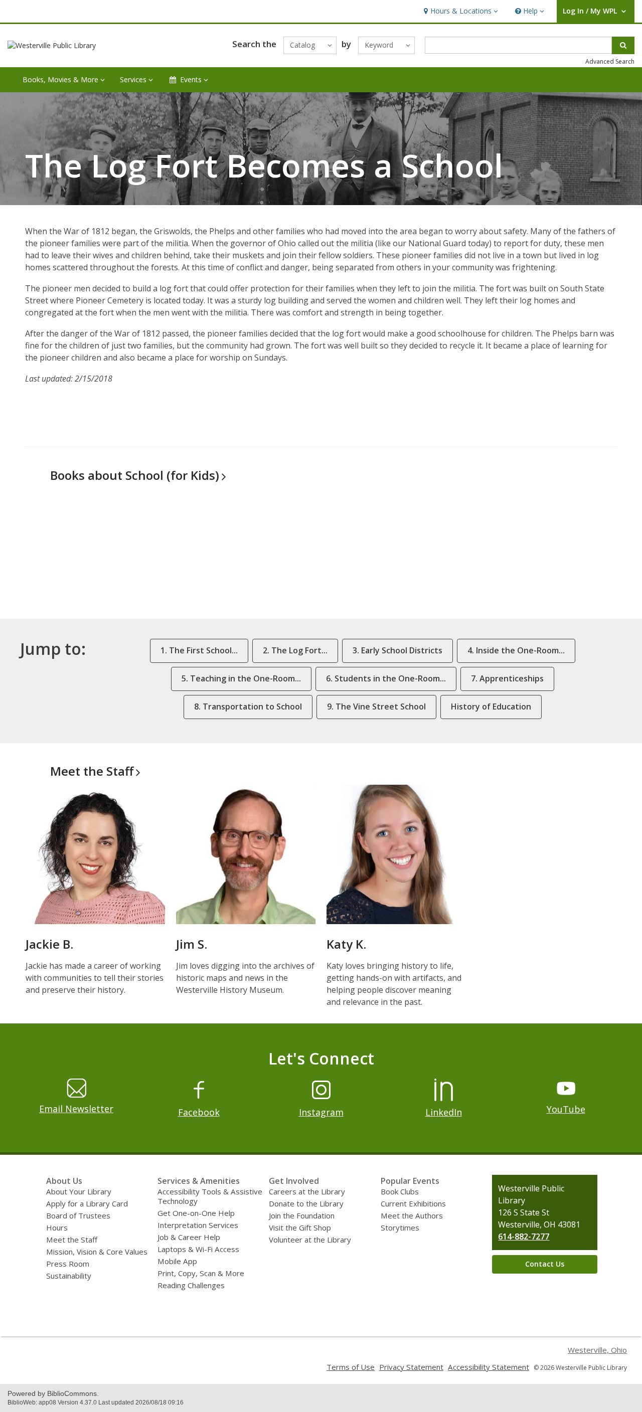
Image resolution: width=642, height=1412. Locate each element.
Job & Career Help (188, 1237)
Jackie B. (49, 944)
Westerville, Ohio (597, 1350)
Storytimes (400, 1227)
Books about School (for (134, 475)
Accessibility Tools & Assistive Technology (209, 1196)
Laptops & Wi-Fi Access (198, 1249)
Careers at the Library (307, 1191)
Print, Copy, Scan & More (200, 1273)
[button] (459, 11)
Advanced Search (609, 61)
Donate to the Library (306, 1203)
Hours (57, 1227)
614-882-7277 (523, 1236)
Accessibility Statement (488, 1367)
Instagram (321, 1112)
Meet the (91, 771)
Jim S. (191, 944)
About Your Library (78, 1191)
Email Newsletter (76, 1109)
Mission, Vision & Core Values (96, 1252)
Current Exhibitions (413, 1203)
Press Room (67, 1264)
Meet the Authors (412, 1215)
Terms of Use (351, 1367)
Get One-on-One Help (196, 1213)
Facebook (199, 1112)
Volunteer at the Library (310, 1239)
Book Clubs (400, 1191)
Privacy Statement (411, 1367)
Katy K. (346, 944)
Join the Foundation (302, 1215)
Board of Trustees (78, 1215)
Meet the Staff (71, 1239)
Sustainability (68, 1276)
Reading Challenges (191, 1285)
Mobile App (177, 1261)
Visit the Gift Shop (300, 1227)
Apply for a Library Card (87, 1203)
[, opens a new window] (199, 1098)
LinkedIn (443, 1112)
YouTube (566, 1109)
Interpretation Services (197, 1225)
